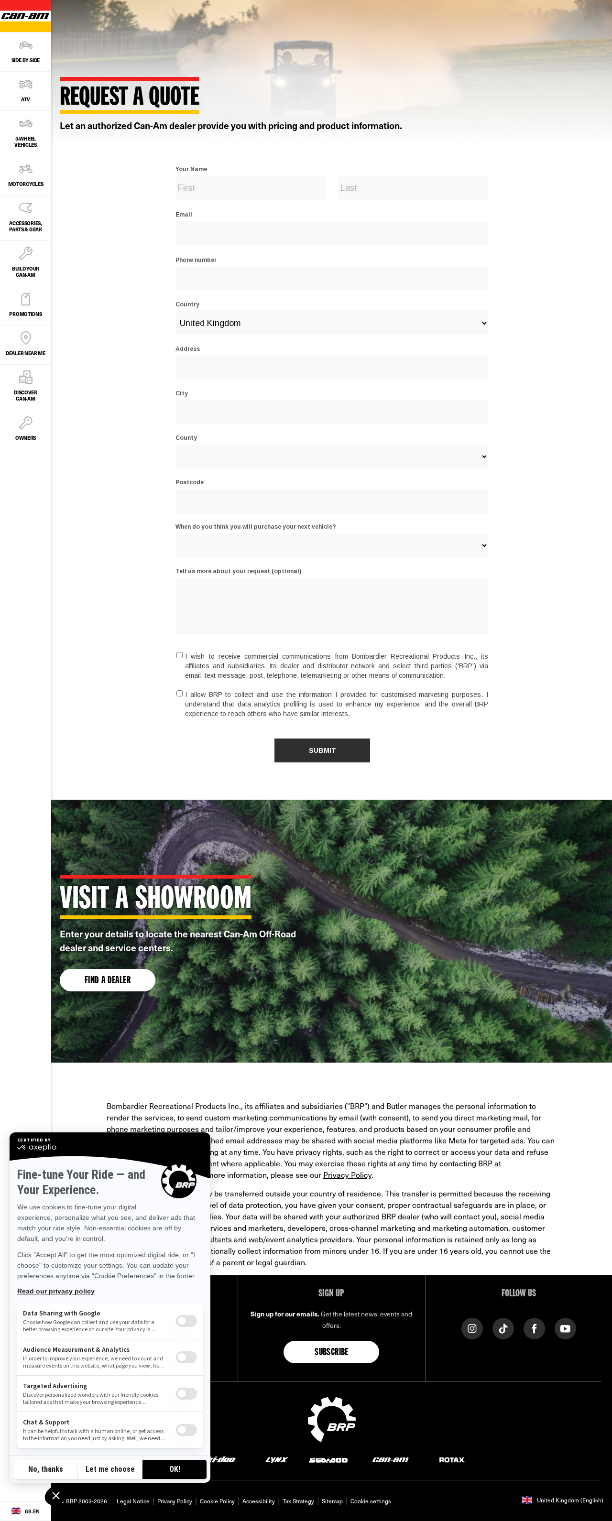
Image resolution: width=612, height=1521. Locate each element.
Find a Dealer (108, 981)
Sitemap (332, 1501)
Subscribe (332, 1353)
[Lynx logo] (276, 1460)
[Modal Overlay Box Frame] (331, 454)
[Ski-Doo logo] (218, 1460)
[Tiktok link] (503, 1328)
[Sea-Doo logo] (328, 1460)
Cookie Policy (217, 1501)
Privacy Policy (347, 1174)
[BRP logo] (332, 1418)
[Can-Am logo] (390, 1460)
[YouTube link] (565, 1328)
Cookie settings (370, 1501)
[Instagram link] (472, 1328)
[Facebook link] (534, 1328)
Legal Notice (133, 1501)
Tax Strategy (298, 1501)
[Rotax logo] (452, 1460)
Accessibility (258, 1501)
